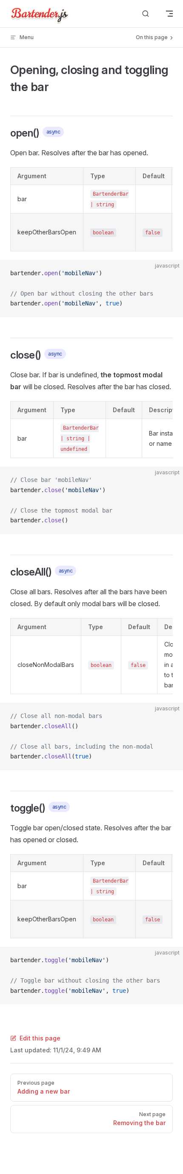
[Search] (145, 14)
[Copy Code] (169, 273)
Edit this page (40, 1038)
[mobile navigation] (169, 13)
